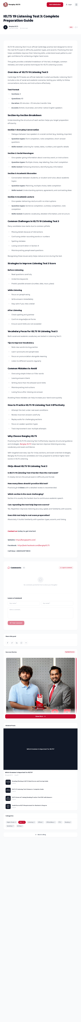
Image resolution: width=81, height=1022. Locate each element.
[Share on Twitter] (12, 643)
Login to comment (67, 568)
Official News (50, 822)
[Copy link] (26, 643)
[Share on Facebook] (7, 643)
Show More (39, 716)
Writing (19, 826)
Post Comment (17, 623)
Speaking (10, 826)
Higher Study (11, 822)
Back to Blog (42, 834)
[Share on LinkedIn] (17, 643)
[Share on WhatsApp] (21, 643)
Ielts (71, 27)
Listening (31, 822)
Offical (40, 822)
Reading (68, 822)
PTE (60, 822)
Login (70, 4)
